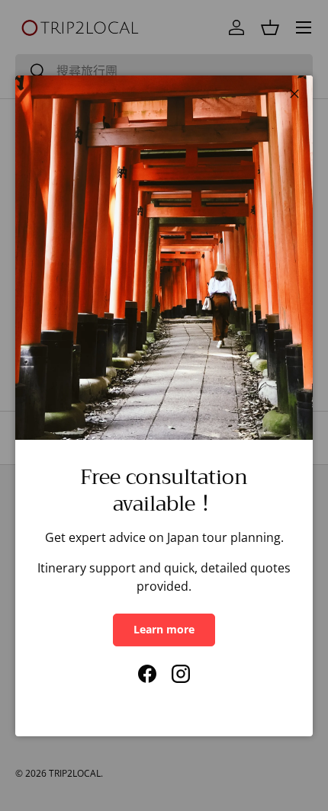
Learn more (164, 629)
